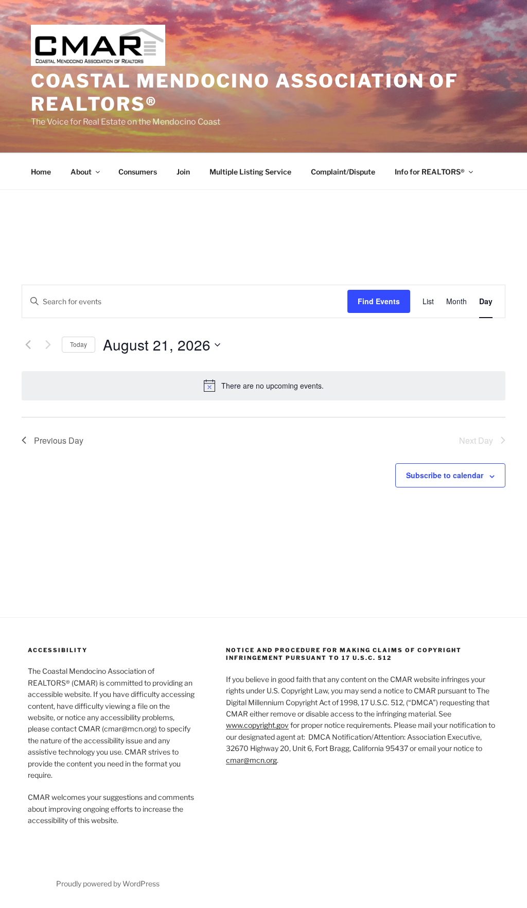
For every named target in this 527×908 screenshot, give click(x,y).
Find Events (379, 301)
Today (78, 344)
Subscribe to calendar (444, 475)
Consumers (137, 171)
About (81, 171)
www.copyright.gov (257, 725)
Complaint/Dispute (343, 171)
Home (41, 171)
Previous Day (58, 440)
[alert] (263, 385)
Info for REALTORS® (430, 171)
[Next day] (48, 345)
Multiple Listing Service (250, 171)
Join (183, 171)
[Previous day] (28, 345)
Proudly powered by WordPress (108, 883)
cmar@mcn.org (251, 760)
